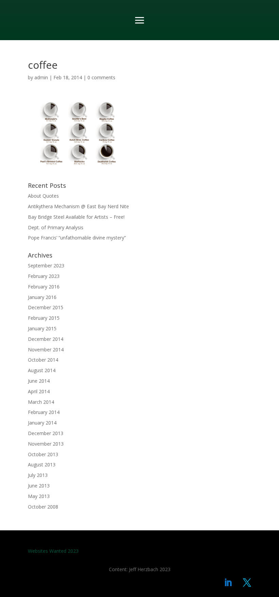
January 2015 (42, 328)
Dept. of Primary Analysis (55, 227)
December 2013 (45, 433)
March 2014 (41, 402)
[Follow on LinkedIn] (228, 583)
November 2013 (46, 444)
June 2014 (39, 381)
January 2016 (42, 297)
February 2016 (44, 286)
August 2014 (41, 370)
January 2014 (42, 422)
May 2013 (39, 496)
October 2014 (43, 359)
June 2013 (39, 485)
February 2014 (44, 412)
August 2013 (41, 464)
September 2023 (46, 265)
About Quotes (43, 196)
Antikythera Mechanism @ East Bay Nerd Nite (78, 206)
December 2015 (45, 307)
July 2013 (38, 475)
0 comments (101, 77)
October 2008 (43, 506)
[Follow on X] (247, 583)
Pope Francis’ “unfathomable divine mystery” (77, 237)
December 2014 (45, 339)
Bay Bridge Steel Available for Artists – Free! (76, 217)
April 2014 (39, 391)
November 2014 (46, 349)
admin (41, 77)
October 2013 (43, 454)
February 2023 (44, 276)
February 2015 (44, 318)
